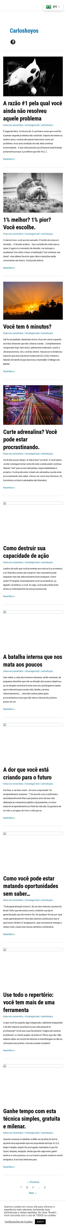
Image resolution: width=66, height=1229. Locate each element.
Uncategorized (32, 125)
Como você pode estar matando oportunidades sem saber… (30, 886)
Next (33, 1193)
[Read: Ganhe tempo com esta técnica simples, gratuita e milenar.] (33, 1084)
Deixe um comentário (13, 125)
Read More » (9, 158)
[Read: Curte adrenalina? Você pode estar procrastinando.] (33, 404)
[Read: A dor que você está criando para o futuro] (33, 742)
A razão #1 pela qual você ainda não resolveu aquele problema (32, 111)
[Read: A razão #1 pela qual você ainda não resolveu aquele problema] (33, 76)
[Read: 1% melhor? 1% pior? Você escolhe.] (33, 192)
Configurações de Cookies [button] (19, 1221)
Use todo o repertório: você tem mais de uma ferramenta (29, 1002)
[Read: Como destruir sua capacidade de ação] (33, 521)
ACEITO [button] (40, 1222)
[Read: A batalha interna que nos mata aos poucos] (33, 630)
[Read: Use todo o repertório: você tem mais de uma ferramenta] (33, 967)
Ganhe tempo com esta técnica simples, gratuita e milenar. (31, 1119)
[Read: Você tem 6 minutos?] (33, 300)
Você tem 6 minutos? (27, 326)
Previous (33, 1182)
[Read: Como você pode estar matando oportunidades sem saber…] (33, 851)
